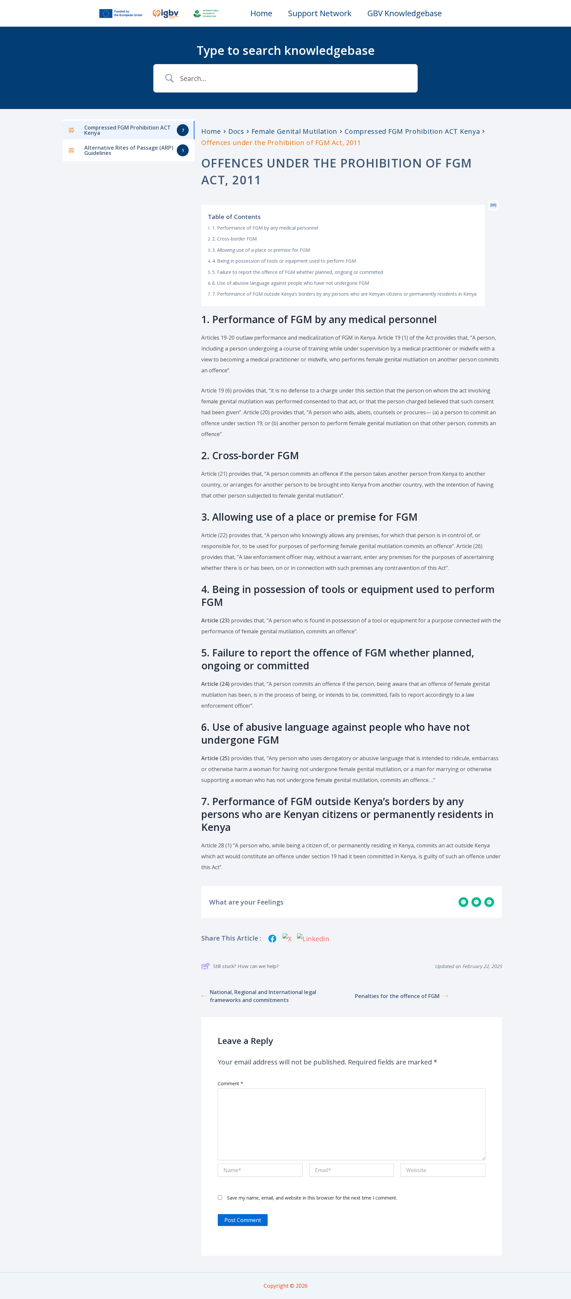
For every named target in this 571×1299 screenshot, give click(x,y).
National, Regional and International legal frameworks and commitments (263, 996)
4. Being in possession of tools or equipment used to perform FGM (284, 261)
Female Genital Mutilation (294, 131)
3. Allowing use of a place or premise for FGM (261, 250)
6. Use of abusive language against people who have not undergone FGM (290, 283)
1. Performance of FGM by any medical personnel (265, 228)
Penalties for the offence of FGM (397, 996)
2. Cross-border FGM (234, 239)
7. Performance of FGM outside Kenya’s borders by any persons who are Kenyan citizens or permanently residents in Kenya (344, 294)
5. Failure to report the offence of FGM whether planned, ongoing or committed (297, 272)
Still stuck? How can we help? (246, 966)
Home (211, 131)
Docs (236, 131)
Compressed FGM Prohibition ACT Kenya (412, 131)
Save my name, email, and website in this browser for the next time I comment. (312, 1198)
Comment (230, 1083)
